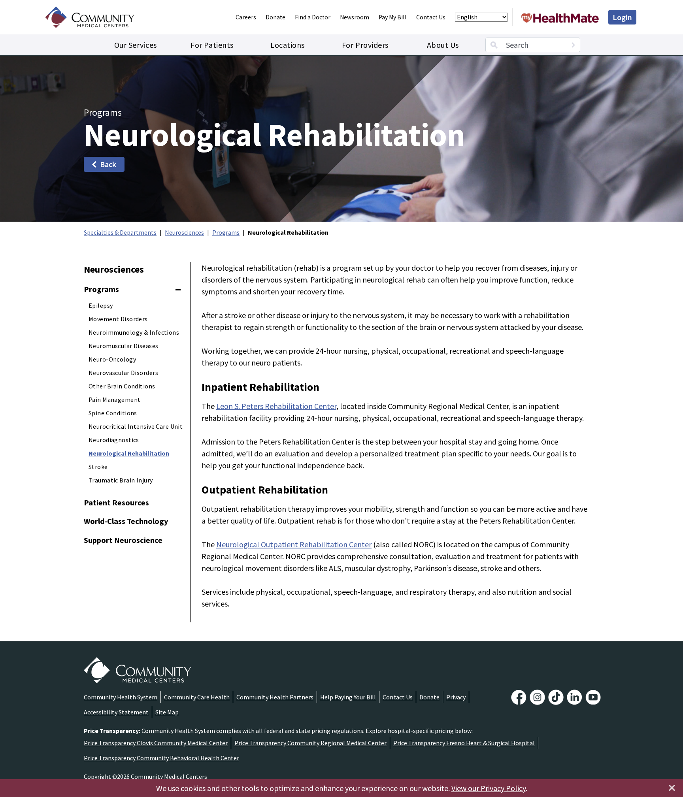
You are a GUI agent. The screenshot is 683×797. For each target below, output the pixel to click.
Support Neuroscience (123, 540)
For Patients (212, 45)
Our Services (135, 45)
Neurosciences (184, 232)
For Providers (365, 45)
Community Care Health (197, 697)
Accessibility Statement (116, 712)
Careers (246, 17)
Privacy (456, 697)
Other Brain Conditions (122, 386)
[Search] (573, 45)
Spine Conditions (113, 413)
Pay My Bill (393, 17)
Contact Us (430, 17)
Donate (275, 17)
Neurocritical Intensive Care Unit (136, 426)
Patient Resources (116, 502)
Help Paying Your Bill (348, 697)
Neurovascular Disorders (123, 373)
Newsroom (354, 17)
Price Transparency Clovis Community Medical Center (156, 743)
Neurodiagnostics (114, 440)
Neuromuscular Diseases (123, 346)
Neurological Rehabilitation (129, 453)
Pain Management (114, 399)
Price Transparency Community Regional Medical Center (310, 743)
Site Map (167, 712)
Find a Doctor (312, 17)
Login (622, 17)
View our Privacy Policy (488, 788)
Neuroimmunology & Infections (134, 332)
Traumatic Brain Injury (121, 480)
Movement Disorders (118, 319)
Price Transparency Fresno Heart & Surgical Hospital (464, 743)
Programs (226, 232)
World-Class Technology (126, 521)
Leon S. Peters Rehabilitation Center (276, 406)
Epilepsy (101, 305)
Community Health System (120, 697)
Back (108, 164)
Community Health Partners (274, 697)
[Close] (672, 788)
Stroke (98, 467)
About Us (443, 45)
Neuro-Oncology (112, 359)
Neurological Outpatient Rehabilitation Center (294, 544)
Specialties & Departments (120, 232)
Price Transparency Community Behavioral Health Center (161, 758)
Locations (287, 45)
